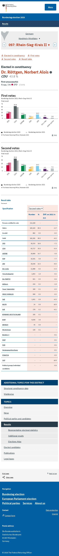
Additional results (16, 435)
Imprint (55, 513)
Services (27, 503)
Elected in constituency (14, 55)
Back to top (53, 473)
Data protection (52, 510)
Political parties (11, 503)
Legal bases (9, 458)
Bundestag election (13, 494)
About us (40, 503)
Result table (27, 59)
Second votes (10, 59)
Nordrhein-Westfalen (28, 38)
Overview (8, 407)
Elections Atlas (14, 441)
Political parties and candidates (17, 418)
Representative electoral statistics (23, 430)
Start (12, 8)
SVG (55, 135)
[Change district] (39, 38)
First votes (35, 55)
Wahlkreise (9, 394)
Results (5, 23)
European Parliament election (19, 498)
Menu (50, 7)
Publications (9, 453)
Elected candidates (12, 447)
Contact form (10, 515)
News (6, 412)
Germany (29, 33)
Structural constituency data (16, 388)
